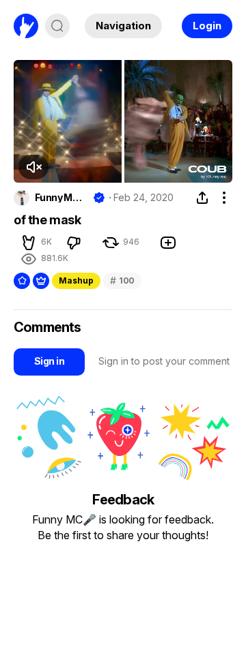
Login (207, 25)
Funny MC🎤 (61, 197)
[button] (33, 167)
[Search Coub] (57, 26)
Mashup (76, 280)
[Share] (202, 197)
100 (122, 280)
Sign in (49, 361)
